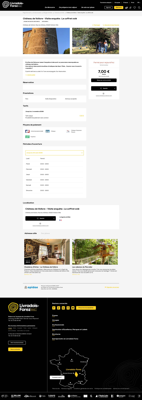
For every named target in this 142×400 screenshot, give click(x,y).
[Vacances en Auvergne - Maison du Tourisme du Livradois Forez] (13, 4)
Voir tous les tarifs (104, 76)
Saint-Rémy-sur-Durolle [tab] (23, 330)
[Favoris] (134, 7)
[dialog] (86, 308)
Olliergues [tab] (34, 328)
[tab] (53, 153)
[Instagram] (68, 308)
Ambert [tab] (10, 328)
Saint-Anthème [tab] (12, 330)
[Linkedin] (63, 308)
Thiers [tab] (24, 328)
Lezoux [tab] (29, 328)
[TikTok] (58, 308)
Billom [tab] (14, 328)
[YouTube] (72, 308)
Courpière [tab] (19, 328)
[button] (138, 2)
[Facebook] (53, 308)
